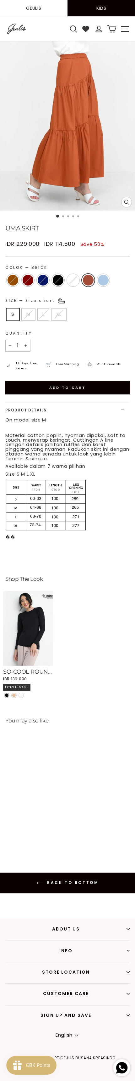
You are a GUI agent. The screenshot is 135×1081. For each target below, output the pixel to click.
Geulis (33, 8)
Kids (101, 8)
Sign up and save (65, 1015)
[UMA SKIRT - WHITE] (35, 828)
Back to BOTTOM (72, 882)
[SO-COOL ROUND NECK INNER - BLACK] (6, 695)
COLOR (26, 267)
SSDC (79, 1077)
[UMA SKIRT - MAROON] (14, 828)
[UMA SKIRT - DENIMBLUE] (6, 834)
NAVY (43, 280)
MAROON (28, 280)
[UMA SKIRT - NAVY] (21, 828)
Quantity (18, 333)
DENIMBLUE (103, 280)
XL (58, 314)
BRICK (88, 280)
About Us (66, 929)
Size (31, 300)
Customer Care (66, 993)
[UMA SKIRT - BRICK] (42, 828)
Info (66, 951)
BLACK (58, 280)
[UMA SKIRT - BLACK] (28, 828)
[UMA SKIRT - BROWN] (6, 828)
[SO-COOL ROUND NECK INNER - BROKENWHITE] (21, 695)
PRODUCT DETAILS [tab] (25, 410)
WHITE (73, 280)
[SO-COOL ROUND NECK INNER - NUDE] (14, 695)
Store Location (66, 972)
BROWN (13, 280)
